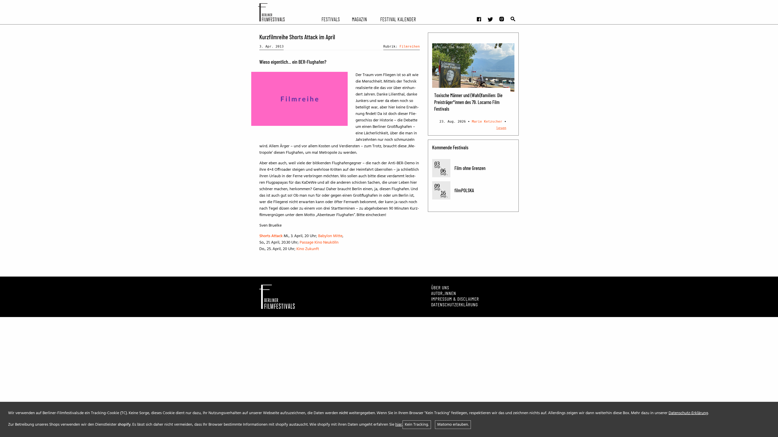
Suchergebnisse (515, 3)
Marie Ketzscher (487, 121)
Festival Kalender (398, 19)
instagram (503, 3)
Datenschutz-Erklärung (688, 413)
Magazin (359, 19)
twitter (492, 3)
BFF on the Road (449, 47)
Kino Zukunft (307, 249)
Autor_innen (443, 293)
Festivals (331, 19)
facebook (481, 3)
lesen (501, 128)
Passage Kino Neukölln (319, 242)
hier (398, 424)
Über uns (440, 287)
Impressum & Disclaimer (455, 299)
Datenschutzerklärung (454, 304)
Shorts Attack (271, 236)
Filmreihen (410, 46)
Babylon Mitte (330, 236)
